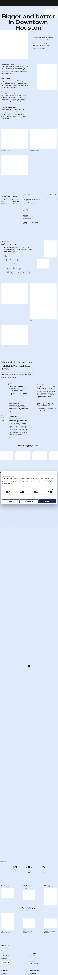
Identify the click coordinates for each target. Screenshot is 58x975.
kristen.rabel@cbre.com (27, 212)
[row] (40, 223)
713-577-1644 (25, 210)
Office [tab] (25, 194)
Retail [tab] (29, 194)
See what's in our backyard (29, 910)
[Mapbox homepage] (3, 861)
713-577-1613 (25, 216)
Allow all (47, 501)
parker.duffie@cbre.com (27, 218)
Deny (10, 501)
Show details (51, 497)
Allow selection (29, 501)
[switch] (22, 492)
